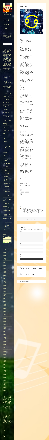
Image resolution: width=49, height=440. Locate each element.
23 (7, 241)
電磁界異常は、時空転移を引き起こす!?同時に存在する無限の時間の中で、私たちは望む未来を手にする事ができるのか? (7, 55)
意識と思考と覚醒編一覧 (7, 195)
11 (9, 238)
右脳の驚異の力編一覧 (7, 163)
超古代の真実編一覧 (6, 176)
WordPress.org (5, 436)
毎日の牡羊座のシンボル (6, 217)
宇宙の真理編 (5, 152)
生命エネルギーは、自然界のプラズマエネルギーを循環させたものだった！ (7, 414)
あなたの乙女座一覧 (6, 95)
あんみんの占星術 (5, 113)
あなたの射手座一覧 (6, 99)
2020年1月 (4, 363)
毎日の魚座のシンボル (6, 229)
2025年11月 (4, 262)
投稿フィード (4, 433)
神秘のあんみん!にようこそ (6, 19)
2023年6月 (4, 304)
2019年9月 (4, 368)
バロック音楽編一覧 (6, 130)
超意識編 (4, 190)
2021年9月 (4, 334)
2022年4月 (4, 324)
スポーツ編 (4, 127)
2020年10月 (4, 350)
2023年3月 (4, 308)
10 (8, 238)
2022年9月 (4, 317)
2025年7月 (4, 268)
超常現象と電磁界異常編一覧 (7, 179)
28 (4, 242)
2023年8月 (4, 301)
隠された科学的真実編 (7, 183)
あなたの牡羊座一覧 (6, 105)
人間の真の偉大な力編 (7, 191)
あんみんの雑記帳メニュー (6, 26)
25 (9, 241)
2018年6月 (4, 390)
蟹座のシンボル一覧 (23, 183)
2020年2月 (4, 361)
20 (3, 241)
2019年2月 (4, 378)
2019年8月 (4, 370)
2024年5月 (4, 288)
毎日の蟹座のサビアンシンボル (35, 219)
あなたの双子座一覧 (6, 96)
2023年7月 (4, 302)
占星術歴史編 (5, 123)
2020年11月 (4, 348)
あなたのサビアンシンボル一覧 (7, 93)
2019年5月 (4, 374)
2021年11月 (4, 331)
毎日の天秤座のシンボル (6, 210)
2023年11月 (4, 297)
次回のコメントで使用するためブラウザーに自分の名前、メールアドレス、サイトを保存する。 (31, 256)
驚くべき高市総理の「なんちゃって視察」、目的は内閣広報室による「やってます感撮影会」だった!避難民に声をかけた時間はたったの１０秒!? (7, 76)
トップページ (22, 187)
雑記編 (4, 138)
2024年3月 (4, 291)
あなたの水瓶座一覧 (6, 102)
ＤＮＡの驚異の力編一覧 (7, 186)
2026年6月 (4, 252)
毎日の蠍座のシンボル (6, 227)
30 (7, 242)
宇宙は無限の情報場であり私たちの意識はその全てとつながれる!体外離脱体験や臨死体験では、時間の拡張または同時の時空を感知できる (7, 65)
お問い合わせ (4, 426)
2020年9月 (4, 351)
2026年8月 (4, 249)
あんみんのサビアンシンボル (25, 185)
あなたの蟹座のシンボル (6, 112)
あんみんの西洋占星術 (6, 116)
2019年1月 (4, 380)
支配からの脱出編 (6, 167)
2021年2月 (4, 344)
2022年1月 (4, 328)
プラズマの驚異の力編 (7, 159)
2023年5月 (4, 305)
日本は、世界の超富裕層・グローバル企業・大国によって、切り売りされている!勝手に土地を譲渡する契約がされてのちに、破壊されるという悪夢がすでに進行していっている (7, 81)
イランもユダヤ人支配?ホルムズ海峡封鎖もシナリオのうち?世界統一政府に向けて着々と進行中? (7, 419)
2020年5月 (4, 357)
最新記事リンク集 (6, 169)
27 (3, 242)
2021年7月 (4, 337)
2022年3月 (4, 325)
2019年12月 (4, 364)
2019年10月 (4, 367)
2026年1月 (4, 259)
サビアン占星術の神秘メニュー (6, 22)
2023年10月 (4, 298)
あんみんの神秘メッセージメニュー (6, 25)
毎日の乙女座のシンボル (6, 20)
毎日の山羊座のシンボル (6, 214)
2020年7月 (4, 354)
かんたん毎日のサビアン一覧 (7, 120)
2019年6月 (4, 373)
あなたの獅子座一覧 (6, 106)
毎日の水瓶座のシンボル (6, 215)
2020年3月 (4, 360)
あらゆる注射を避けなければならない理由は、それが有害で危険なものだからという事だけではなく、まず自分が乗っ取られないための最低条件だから (7, 397)
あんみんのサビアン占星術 (6, 115)
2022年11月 (4, 314)
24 (8, 241)
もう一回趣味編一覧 (6, 203)
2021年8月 (4, 335)
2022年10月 (4, 315)
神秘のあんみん (6, 13)
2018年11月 (4, 383)
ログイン (4, 432)
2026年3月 (4, 256)
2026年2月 (4, 258)
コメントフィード (5, 435)
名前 (21, 243)
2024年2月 (4, 292)
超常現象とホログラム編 (7, 177)
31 (8, 242)
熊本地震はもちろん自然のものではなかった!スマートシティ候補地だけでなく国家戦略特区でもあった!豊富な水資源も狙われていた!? (7, 86)
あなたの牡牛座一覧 (6, 103)
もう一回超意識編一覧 (7, 151)
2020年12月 (4, 347)
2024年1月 (4, 294)
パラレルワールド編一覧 (7, 155)
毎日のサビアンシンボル (6, 207)
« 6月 (3, 244)
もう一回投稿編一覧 (5, 28)
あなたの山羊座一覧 (6, 100)
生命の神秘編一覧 (6, 170)
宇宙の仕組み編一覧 (6, 166)
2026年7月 (4, 251)
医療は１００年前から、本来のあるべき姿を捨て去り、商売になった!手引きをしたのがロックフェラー (7, 407)
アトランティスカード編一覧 (7, 121)
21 (4, 241)
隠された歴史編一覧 (6, 180)
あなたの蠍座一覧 (5, 109)
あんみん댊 (28, 219)
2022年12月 (4, 312)
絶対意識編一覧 (6, 196)
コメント (21, 231)
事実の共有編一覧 (6, 160)
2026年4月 (4, 255)
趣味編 (4, 133)
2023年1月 (4, 311)
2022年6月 (4, 321)
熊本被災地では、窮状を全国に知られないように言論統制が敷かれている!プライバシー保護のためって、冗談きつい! (7, 51)
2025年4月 (4, 272)
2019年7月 (4, 371)
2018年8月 (4, 387)
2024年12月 (4, 278)
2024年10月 (4, 281)
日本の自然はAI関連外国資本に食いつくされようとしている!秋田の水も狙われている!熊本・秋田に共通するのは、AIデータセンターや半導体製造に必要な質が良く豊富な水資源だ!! (7, 70)
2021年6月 (4, 338)
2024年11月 (4, 279)
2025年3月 (4, 274)
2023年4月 (4, 307)
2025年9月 (4, 265)
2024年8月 (4, 284)
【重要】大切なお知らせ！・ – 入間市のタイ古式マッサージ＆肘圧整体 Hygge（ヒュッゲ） (7, 410)
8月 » (5, 244)
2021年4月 (4, 341)
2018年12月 (4, 381)
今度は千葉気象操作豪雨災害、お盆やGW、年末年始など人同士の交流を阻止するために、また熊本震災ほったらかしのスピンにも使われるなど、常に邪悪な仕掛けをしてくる (7, 60)
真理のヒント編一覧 (6, 173)
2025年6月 (4, 269)
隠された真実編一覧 (6, 182)
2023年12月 (4, 295)
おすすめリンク (5, 29)
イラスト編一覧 (5, 126)
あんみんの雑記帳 (5, 124)
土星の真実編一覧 (6, 164)
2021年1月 (4, 345)
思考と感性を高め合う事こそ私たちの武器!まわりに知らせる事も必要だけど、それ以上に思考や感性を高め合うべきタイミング (7, 403)
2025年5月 (4, 271)
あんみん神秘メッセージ (6, 141)
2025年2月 (4, 275)
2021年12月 (4, 330)
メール (21, 247)
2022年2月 (4, 327)
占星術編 (4, 131)
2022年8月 (4, 318)
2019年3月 (4, 377)
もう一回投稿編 (5, 198)
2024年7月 (4, 285)
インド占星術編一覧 (5, 204)
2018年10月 (4, 384)
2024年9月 (4, 282)
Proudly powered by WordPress (24, 281)
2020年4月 (4, 358)
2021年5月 (4, 340)
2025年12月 (4, 261)
